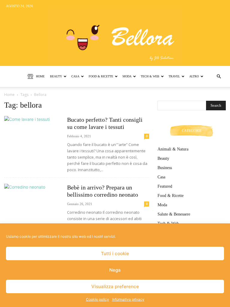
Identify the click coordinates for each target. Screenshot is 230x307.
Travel (174, 76)
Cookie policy (97, 299)
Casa (75, 76)
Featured (165, 186)
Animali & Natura (173, 149)
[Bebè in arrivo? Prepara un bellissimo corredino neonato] (33, 204)
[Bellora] (115, 33)
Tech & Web (150, 76)
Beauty (56, 76)
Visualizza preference (115, 286)
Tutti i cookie (115, 253)
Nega (115, 270)
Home (40, 76)
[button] (218, 76)
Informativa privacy (128, 299)
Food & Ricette (101, 76)
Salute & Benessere (174, 214)
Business (165, 167)
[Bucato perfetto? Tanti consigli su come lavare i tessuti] (33, 137)
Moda (126, 76)
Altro (194, 76)
